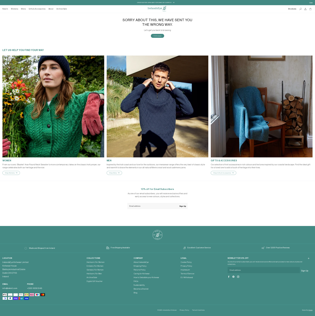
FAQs (136, 281)
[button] (14, 9)
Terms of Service (187, 274)
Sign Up (182, 206)
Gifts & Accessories (37, 9)
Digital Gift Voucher (94, 281)
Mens (23, 9)
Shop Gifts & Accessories (222, 173)
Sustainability (139, 285)
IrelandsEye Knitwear (170, 310)
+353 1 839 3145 (34, 288)
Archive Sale (61, 9)
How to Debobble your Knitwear (146, 277)
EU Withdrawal (187, 277)
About (51, 9)
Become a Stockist (141, 289)
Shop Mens (113, 173)
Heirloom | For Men (94, 274)
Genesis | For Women (95, 270)
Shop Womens (10, 173)
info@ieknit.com (9, 288)
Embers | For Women (95, 266)
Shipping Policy (140, 266)
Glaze (310, 310)
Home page (157, 36)
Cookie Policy (186, 262)
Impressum (185, 270)
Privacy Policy (186, 266)
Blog (135, 293)
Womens (14, 9)
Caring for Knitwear (142, 274)
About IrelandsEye (141, 262)
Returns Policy (140, 270)
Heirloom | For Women (95, 262)
